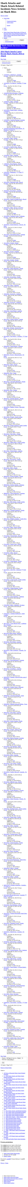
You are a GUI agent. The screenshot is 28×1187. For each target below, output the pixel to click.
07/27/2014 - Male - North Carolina (12, 527)
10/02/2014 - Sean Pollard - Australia (13, 311)
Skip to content (4, 15)
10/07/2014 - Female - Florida (11, 260)
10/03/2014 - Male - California (11, 285)
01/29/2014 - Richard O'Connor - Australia (14, 1029)
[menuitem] (11, 21)
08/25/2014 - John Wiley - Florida (12, 434)
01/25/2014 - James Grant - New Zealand (14, 1038)
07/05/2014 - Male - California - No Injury (14, 605)
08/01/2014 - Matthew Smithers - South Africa (15, 519)
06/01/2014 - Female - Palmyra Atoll (13, 729)
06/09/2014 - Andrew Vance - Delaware (13, 687)
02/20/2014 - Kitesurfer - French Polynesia (14, 985)
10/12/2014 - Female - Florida (11, 243)
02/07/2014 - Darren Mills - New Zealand (14, 1021)
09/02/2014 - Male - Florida (10, 364)
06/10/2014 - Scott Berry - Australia (12, 668)
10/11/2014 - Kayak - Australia (11, 251)
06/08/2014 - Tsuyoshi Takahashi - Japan (14, 695)
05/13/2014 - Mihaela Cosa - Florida (13, 782)
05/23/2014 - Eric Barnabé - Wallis (12, 746)
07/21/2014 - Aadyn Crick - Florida (12, 544)
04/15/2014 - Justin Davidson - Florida (13, 842)
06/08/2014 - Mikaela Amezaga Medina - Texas (15, 704)
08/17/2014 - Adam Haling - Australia (13, 451)
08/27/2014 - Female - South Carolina (13, 417)
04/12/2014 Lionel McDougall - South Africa (15, 859)
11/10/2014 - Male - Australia (11, 155)
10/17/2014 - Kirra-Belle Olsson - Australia (14, 234)
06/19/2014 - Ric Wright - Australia (12, 642)
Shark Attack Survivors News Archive (13, 1178)
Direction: (4, 1059)
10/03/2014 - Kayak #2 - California (12, 294)
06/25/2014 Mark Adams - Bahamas (13, 633)
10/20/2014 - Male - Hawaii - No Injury (13, 207)
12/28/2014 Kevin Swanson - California (13, 93)
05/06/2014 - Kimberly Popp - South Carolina (15, 808)
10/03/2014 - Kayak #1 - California (12, 302)
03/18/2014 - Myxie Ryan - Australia (13, 941)
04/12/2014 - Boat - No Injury (11, 851)
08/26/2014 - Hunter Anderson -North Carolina (15, 425)
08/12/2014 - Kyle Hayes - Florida (12, 459)
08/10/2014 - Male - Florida (10, 468)
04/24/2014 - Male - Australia (11, 825)
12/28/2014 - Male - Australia (11, 101)
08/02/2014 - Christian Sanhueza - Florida (14, 510)
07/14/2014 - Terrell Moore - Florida (13, 561)
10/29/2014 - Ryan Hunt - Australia (12, 190)
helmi (6, 76)
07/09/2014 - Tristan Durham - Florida (13, 588)
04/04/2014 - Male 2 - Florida (11, 868)
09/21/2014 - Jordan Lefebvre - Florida (13, 319)
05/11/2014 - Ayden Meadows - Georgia (14, 790)
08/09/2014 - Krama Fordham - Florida (13, 476)
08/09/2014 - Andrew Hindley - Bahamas (14, 485)
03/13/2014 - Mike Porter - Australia (13, 958)
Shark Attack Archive (9, 1183)
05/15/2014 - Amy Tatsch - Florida (12, 763)
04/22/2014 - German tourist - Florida (13, 834)
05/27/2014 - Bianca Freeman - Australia (14, 738)
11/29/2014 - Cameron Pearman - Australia (14, 120)
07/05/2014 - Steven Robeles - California (14, 596)
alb (6, 86)
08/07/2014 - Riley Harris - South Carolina (14, 502)
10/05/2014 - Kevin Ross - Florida (12, 277)
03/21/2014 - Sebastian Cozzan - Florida (14, 923)
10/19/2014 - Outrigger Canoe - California (14, 216)
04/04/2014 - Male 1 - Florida (11, 876)
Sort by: (15, 1058)
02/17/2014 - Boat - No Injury (11, 994)
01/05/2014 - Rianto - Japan (10, 1046)
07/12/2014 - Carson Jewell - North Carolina (15, 579)
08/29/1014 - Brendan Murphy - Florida (13, 398)
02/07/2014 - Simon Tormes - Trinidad (13, 1012)
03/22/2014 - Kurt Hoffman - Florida (13, 905)
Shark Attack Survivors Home (11, 1177)
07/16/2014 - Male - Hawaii (10, 552)
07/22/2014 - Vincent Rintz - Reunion (13, 535)
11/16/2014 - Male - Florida (10, 138)
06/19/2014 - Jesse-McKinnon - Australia (14, 660)
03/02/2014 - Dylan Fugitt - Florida (12, 977)
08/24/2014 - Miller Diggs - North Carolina (14, 442)
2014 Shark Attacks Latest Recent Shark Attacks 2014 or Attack (12, 54)
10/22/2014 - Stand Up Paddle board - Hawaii (15, 199)
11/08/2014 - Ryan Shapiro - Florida (12, 164)
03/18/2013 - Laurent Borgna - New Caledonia (15, 950)
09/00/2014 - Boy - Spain (10, 373)
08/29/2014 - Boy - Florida (10, 390)
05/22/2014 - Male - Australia (11, 755)
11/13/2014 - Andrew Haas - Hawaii (13, 147)
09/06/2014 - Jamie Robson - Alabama (13, 346)
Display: (4, 1058)
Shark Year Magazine (9, 1180)
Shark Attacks (7, 1181)
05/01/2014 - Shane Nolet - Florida (12, 817)
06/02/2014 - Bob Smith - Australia (12, 712)
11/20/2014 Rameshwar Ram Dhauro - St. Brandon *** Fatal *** (14, 129)
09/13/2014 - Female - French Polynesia (13, 328)
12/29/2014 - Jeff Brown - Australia (12, 74)
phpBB (8, 1159)
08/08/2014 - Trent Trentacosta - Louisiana (14, 493)
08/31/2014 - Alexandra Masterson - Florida (14, 381)
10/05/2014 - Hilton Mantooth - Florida (13, 268)
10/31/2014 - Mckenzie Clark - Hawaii (13, 182)
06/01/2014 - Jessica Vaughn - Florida (13, 721)
